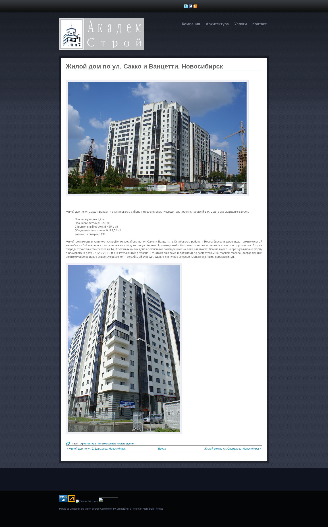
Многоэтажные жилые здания (116, 443)
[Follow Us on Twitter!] (186, 6)
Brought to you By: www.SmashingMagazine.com (76, 516)
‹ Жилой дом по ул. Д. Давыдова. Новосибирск (96, 448)
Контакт (259, 24)
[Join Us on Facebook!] (191, 6)
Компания (191, 24)
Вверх (162, 448)
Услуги (240, 24)
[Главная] (101, 49)
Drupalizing (122, 508)
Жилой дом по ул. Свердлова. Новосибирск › (232, 448)
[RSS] (195, 6)
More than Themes (153, 508)
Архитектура (217, 24)
